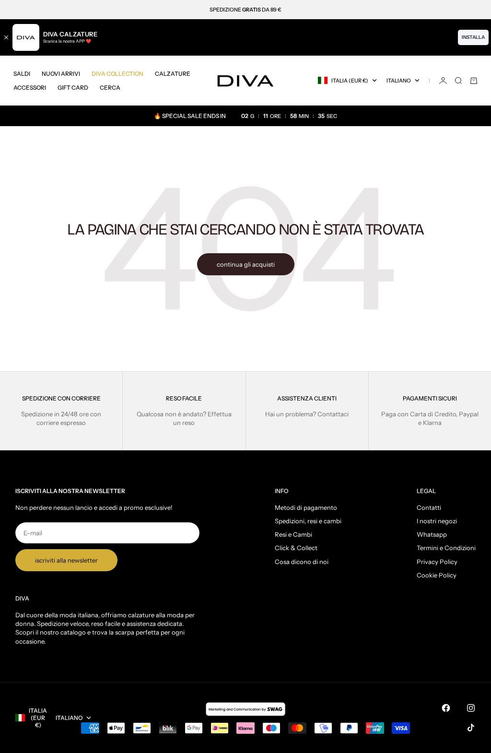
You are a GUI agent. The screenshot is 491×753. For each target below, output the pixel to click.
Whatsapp (432, 534)
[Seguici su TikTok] (471, 727)
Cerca (110, 87)
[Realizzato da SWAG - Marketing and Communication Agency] (245, 709)
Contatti (429, 507)
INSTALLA (473, 37)
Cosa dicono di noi (301, 561)
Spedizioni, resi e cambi (308, 521)
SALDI (21, 73)
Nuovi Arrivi (61, 73)
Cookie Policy (436, 575)
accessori (29, 87)
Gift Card (73, 87)
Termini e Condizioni (446, 548)
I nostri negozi (437, 521)
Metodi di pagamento (306, 507)
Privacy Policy (437, 561)
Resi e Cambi (293, 534)
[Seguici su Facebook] (446, 708)
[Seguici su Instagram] (471, 708)
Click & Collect (296, 548)
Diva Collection (117, 73)
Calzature (172, 73)
